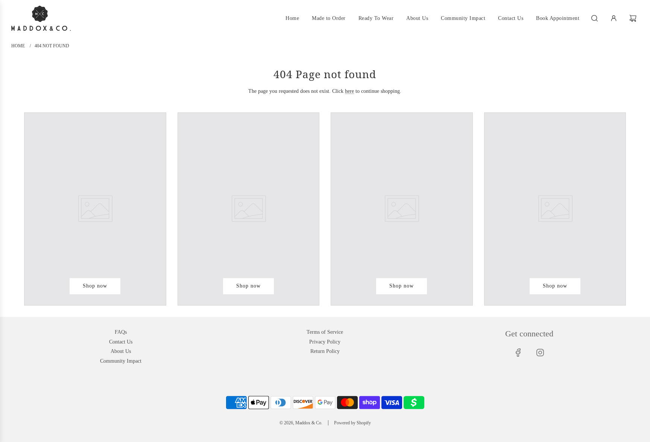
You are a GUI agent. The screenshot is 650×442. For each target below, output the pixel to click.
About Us (121, 351)
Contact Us (120, 342)
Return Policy (325, 351)
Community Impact (120, 361)
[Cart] (633, 18)
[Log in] (613, 18)
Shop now (95, 286)
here (349, 91)
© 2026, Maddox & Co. (300, 422)
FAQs (121, 332)
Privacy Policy (324, 342)
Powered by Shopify (352, 422)
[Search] (594, 18)
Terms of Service (325, 332)
